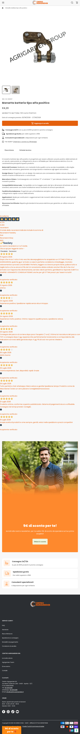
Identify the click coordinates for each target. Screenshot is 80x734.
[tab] (9, 150)
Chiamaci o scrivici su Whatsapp (25, 142)
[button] (77, 3)
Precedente (4, 251)
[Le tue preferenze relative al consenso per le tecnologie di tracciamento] (76, 730)
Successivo (12, 251)
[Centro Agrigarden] (40, 2)
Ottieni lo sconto (40, 541)
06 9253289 (8, 688)
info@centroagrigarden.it (15, 692)
